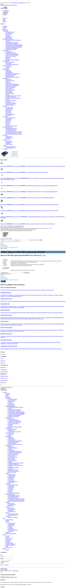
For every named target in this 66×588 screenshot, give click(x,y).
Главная (2, 243)
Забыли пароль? (4, 241)
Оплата (11, 5)
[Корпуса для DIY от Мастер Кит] (10, 156)
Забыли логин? (11, 241)
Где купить (6, 5)
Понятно (2, 586)
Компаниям (3, 367)
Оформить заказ (13, 577)
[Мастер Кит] (4, 8)
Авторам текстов (4, 371)
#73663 (43, 255)
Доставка (15, 5)
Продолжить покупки (5, 577)
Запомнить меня (5, 561)
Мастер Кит (8, 387)
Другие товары (4, 246)
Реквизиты (3, 360)
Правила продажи (4, 376)
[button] (6, 11)
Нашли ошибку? (4, 380)
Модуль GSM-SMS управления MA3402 (9, 247)
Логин (2, 556)
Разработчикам (4, 369)
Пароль (2, 558)
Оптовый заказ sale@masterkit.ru (18, 2)
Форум (2, 242)
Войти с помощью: (5, 564)
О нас (2, 358)
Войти (2, 562)
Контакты (3, 363)
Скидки (2, 5)
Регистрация (17, 241)
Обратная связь (4, 378)
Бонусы (2, 3)
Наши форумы (4, 244)
